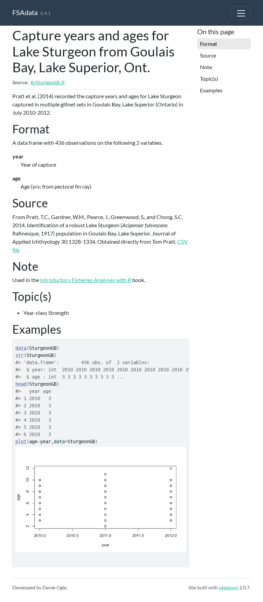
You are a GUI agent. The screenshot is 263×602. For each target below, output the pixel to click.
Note (206, 67)
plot (20, 441)
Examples (211, 90)
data (20, 348)
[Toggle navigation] (241, 13)
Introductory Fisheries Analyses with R (85, 280)
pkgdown (228, 587)
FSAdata (25, 12)
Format (208, 43)
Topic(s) (209, 78)
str (19, 355)
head (20, 384)
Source (208, 55)
